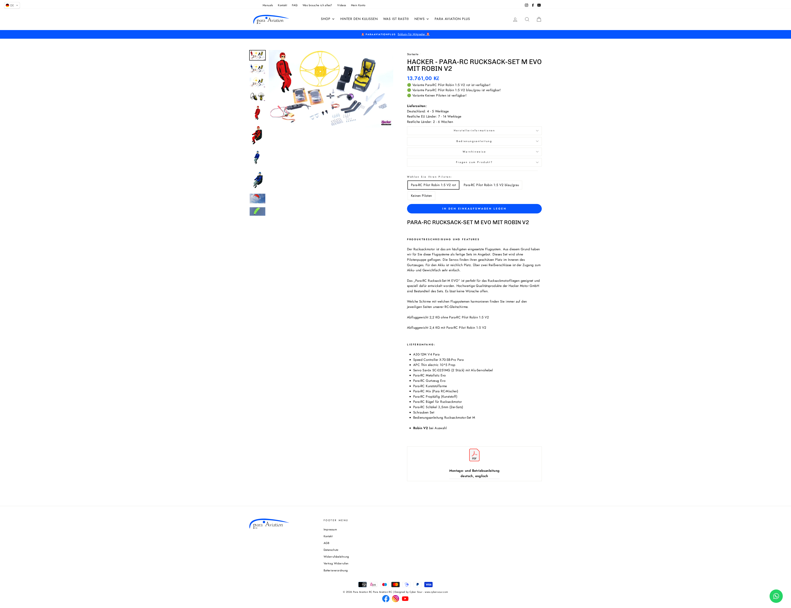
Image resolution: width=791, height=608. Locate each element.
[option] (395, 34)
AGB (327, 543)
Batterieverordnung (336, 570)
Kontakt (282, 5)
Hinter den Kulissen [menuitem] (359, 18)
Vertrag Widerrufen (336, 563)
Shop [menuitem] (325, 18)
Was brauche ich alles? (317, 5)
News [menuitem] (419, 18)
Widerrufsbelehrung (336, 556)
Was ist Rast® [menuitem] (396, 18)
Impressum (330, 529)
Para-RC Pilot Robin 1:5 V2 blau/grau (491, 185)
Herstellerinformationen (474, 130)
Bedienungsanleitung (474, 141)
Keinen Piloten (421, 195)
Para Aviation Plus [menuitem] (452, 18)
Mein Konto (358, 5)
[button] (12, 5)
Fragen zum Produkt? (474, 162)
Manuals (268, 5)
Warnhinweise (474, 152)
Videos (341, 5)
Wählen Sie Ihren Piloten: (430, 177)
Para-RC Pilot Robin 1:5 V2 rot (433, 185)
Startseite (412, 54)
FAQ (294, 5)
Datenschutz (331, 550)
